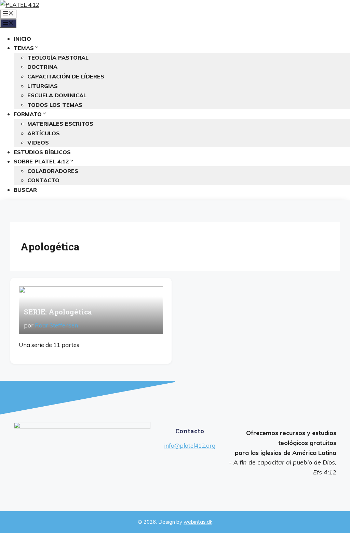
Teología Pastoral (58, 57)
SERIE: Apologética (58, 312)
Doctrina (42, 66)
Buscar (25, 189)
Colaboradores (52, 171)
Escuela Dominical (56, 95)
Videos (38, 142)
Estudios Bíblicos (42, 152)
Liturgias (42, 86)
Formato (28, 114)
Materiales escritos (60, 123)
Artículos (43, 133)
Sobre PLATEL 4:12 (41, 161)
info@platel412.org (189, 445)
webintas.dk (198, 522)
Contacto (43, 180)
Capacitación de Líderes (65, 76)
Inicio (22, 38)
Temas (24, 48)
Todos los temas (54, 104)
